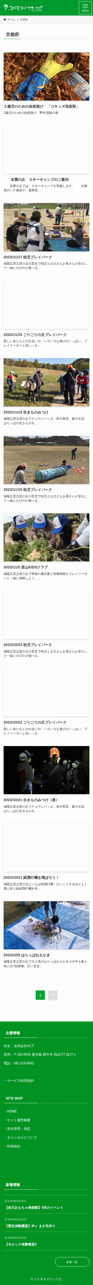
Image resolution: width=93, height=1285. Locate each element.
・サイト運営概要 (17, 1120)
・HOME (10, 1111)
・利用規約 (12, 1146)
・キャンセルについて (20, 1137)
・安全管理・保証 (17, 1129)
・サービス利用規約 (19, 1081)
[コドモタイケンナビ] (23, 7)
